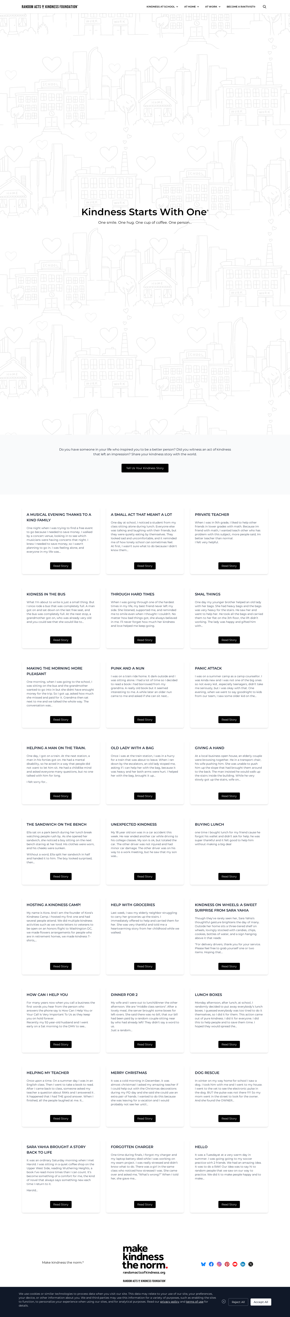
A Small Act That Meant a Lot (141, 514)
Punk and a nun (127, 668)
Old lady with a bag (132, 748)
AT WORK (211, 6)
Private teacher (212, 514)
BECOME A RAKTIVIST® (241, 6)
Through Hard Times (132, 594)
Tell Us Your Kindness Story (145, 468)
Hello (201, 1147)
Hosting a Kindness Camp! (54, 905)
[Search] (264, 6)
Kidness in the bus (46, 594)
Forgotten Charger (132, 1147)
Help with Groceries (133, 905)
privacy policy (169, 1301)
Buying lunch (209, 824)
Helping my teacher (48, 1073)
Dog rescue (207, 1073)
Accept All (261, 1302)
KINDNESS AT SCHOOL (161, 6)
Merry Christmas (129, 1073)
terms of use (194, 1301)
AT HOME (190, 6)
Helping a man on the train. (56, 748)
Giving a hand (209, 748)
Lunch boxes (208, 995)
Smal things (207, 594)
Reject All (238, 1302)
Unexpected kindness (134, 824)
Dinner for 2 (124, 995)
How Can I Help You (47, 995)
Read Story (60, 566)
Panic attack (208, 668)
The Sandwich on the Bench (57, 824)
